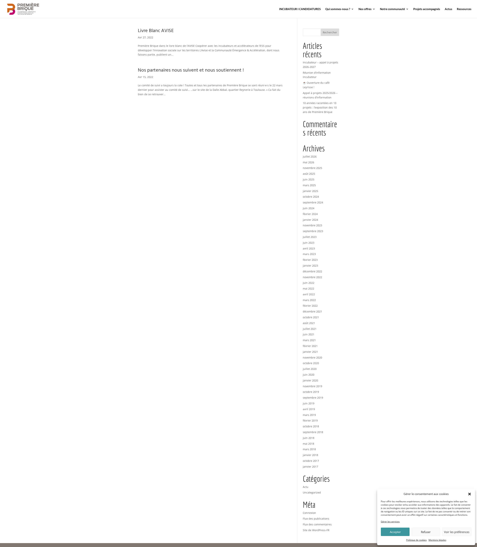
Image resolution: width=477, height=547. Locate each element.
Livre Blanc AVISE (156, 31)
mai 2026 (308, 162)
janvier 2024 (310, 219)
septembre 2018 (313, 432)
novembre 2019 (312, 386)
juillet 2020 (310, 369)
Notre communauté (392, 9)
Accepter (395, 532)
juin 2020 (308, 374)
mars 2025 (309, 185)
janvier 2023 (310, 265)
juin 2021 (308, 334)
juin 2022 (308, 282)
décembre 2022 (312, 271)
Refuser (426, 532)
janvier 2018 (310, 455)
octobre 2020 (311, 363)
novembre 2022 (312, 277)
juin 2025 (308, 179)
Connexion (309, 513)
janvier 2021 (310, 351)
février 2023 (310, 260)
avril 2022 (309, 294)
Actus (448, 9)
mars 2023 (309, 254)
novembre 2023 (312, 225)
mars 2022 (309, 300)
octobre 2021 (311, 317)
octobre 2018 (311, 426)
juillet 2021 (310, 329)
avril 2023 (309, 248)
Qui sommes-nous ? (337, 9)
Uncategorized (312, 492)
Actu (305, 487)
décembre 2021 (312, 311)
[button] (469, 494)
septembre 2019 (313, 397)
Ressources (464, 9)
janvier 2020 (310, 380)
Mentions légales (437, 540)
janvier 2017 (310, 466)
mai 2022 (308, 288)
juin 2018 (308, 438)
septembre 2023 (313, 231)
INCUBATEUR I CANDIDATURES (300, 9)
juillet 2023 (310, 237)
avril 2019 (309, 409)
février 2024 (310, 214)
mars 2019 (309, 415)
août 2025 (309, 173)
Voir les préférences (456, 532)
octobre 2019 (311, 392)
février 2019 (310, 420)
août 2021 (309, 323)
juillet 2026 (310, 156)
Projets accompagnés (426, 9)
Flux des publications (316, 518)
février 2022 (310, 305)
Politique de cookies (416, 540)
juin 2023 (308, 242)
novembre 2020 (312, 357)
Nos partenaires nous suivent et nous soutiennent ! (191, 70)
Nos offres (365, 9)
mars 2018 (309, 449)
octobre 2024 (311, 196)
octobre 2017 (311, 461)
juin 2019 (308, 403)
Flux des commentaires (317, 524)
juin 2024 (308, 208)
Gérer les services (390, 521)
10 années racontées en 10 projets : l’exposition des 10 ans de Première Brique (320, 107)
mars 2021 (309, 340)
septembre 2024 (313, 202)
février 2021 (310, 346)
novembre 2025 (312, 168)
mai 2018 (308, 443)
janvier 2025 (310, 191)
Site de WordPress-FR (316, 530)
